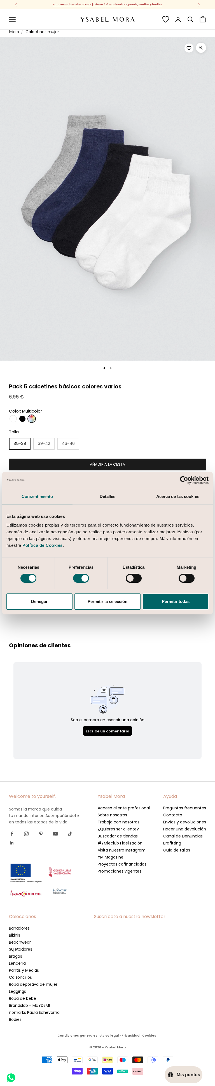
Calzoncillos (20, 977)
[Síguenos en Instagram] (26, 834)
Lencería (17, 963)
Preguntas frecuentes (184, 808)
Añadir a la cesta (107, 464)
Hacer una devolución (184, 829)
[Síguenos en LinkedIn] (12, 843)
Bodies (15, 1019)
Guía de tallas (176, 850)
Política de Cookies (42, 545)
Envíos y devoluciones (184, 822)
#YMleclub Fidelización (120, 843)
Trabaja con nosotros (118, 822)
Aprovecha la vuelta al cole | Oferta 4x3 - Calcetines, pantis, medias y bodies (107, 4)
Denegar (39, 601)
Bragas (15, 956)
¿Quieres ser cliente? (118, 829)
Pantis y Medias (24, 970)
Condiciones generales (77, 1035)
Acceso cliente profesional (124, 808)
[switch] (81, 578)
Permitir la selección (107, 601)
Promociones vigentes (119, 871)
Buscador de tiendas (118, 836)
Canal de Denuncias (183, 836)
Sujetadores (20, 949)
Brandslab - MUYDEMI (29, 1005)
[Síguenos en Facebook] (12, 834)
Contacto (172, 815)
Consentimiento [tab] (37, 496)
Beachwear (20, 942)
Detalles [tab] (108, 496)
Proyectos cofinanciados (122, 864)
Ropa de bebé (22, 998)
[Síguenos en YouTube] (55, 834)
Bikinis (14, 935)
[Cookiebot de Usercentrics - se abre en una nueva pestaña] (184, 480)
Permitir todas (176, 601)
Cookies (149, 1035)
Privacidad (130, 1035)
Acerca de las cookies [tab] (177, 496)
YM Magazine (110, 857)
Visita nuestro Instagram (122, 850)
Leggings (17, 991)
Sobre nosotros (112, 815)
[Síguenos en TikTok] (70, 834)
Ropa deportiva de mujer (33, 984)
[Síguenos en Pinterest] (41, 834)
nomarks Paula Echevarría (34, 1012)
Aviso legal (109, 1035)
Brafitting (172, 843)
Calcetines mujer (42, 32)
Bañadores (19, 928)
